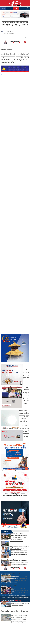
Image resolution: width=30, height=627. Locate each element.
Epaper (16, 8)
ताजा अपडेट (6, 531)
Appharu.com (17, 601)
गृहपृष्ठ (3, 8)
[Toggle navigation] (28, 8)
